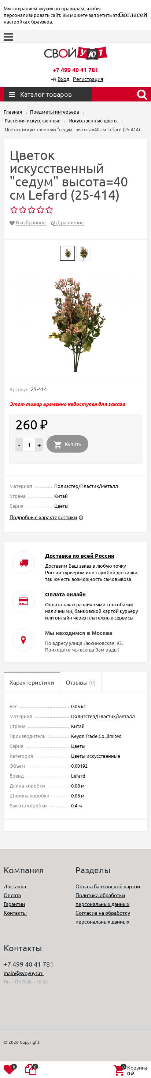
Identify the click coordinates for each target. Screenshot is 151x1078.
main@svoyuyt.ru (24, 973)
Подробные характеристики (43, 517)
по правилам (69, 8)
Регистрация (88, 78)
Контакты (15, 912)
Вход (63, 78)
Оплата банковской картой (108, 886)
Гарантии (14, 903)
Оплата (12, 895)
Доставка (15, 886)
